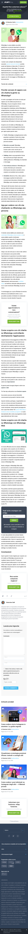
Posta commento (11, 688)
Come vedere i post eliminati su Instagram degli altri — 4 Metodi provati (13, 784)
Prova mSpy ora (14, 813)
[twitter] (2, 596)
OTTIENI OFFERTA (14, 16)
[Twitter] (13, 836)
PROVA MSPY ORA (14, 321)
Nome (6, 657)
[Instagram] (17, 836)
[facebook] (7, 596)
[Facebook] (9, 836)
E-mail (6, 662)
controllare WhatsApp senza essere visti (12, 235)
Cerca (14, 520)
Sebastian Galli (10, 602)
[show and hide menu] (2, 2)
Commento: (6, 636)
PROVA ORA (23, 2)
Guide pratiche (19, 22)
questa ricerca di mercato (13, 64)
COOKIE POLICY (6, 932)
